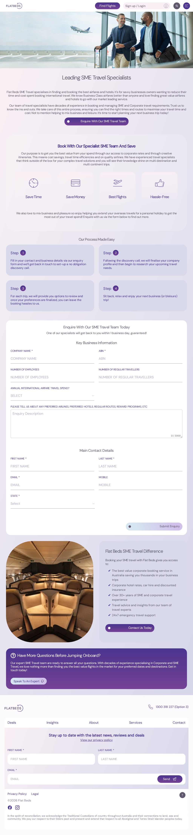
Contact (179, 722)
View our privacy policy (96, 740)
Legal (35, 794)
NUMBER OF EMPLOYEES (25, 369)
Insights (52, 722)
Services (135, 722)
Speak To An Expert (26, 681)
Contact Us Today (140, 628)
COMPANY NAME (21, 351)
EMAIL (14, 477)
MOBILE (103, 477)
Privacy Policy (17, 794)
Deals (12, 722)
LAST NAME (105, 458)
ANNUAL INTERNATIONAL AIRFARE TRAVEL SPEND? (40, 388)
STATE (14, 496)
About (94, 722)
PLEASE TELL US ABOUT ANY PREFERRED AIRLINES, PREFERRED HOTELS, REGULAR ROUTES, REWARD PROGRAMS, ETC (79, 406)
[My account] (166, 6)
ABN (101, 351)
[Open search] (176, 5)
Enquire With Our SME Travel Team (103, 121)
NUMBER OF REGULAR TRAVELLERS (119, 369)
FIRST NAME (18, 458)
